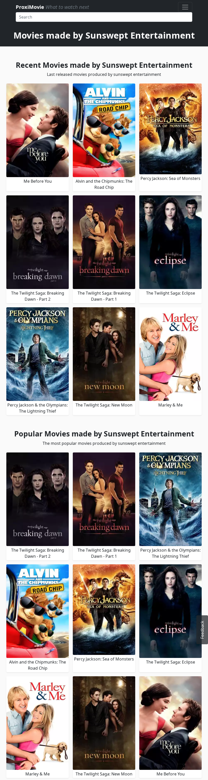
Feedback (202, 630)
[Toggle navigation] (185, 7)
